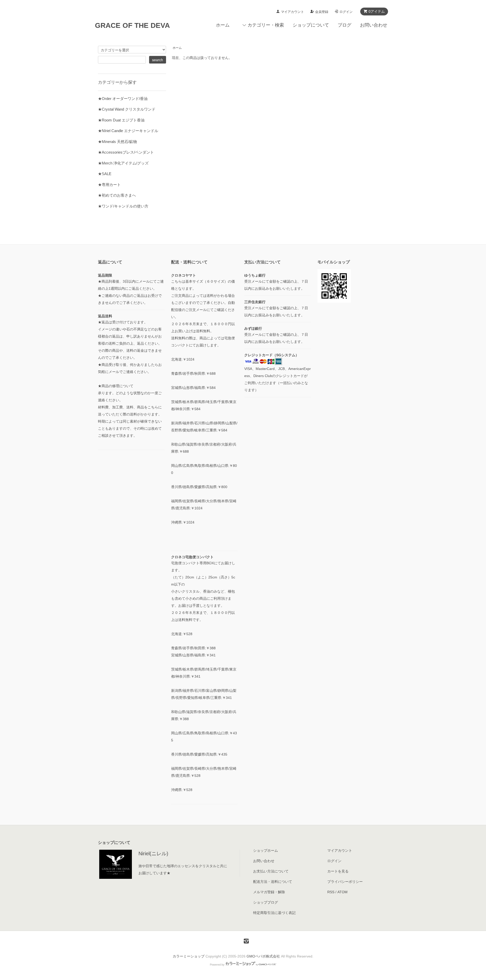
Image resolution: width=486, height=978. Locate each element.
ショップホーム (265, 850)
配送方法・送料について (272, 882)
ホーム (223, 25)
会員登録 (321, 12)
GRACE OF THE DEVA (132, 25)
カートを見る (338, 871)
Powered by (217, 964)
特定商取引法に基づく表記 (274, 913)
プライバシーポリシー (345, 882)
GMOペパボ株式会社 (263, 956)
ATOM (342, 892)
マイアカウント (292, 12)
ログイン (346, 12)
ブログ (344, 25)
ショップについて (311, 25)
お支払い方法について (271, 871)
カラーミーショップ (189, 956)
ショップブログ (265, 902)
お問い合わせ (373, 25)
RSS (330, 892)
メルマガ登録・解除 (269, 892)
